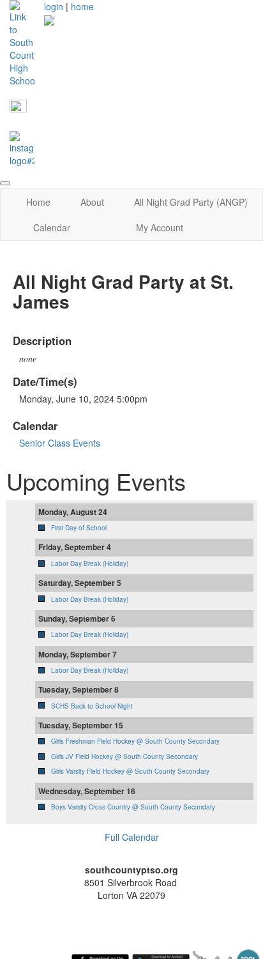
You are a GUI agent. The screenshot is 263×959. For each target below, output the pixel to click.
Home (38, 202)
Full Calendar (132, 837)
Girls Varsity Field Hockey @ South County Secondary (130, 771)
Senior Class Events (59, 442)
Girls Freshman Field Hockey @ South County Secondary (135, 741)
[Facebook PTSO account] (18, 107)
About (92, 202)
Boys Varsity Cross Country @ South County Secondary (133, 806)
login (53, 6)
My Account (159, 227)
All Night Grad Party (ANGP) (191, 202)
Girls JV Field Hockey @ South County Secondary (124, 756)
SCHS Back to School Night (92, 706)
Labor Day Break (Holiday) (89, 563)
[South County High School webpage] (22, 42)
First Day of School (79, 527)
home (82, 6)
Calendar (51, 227)
